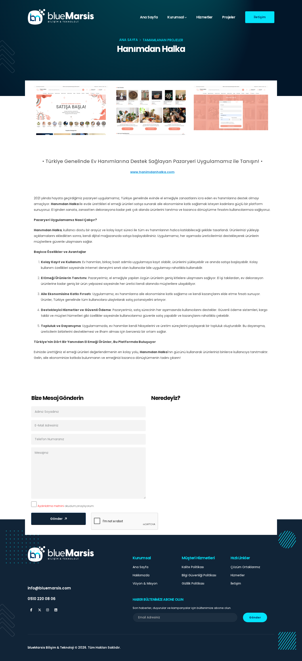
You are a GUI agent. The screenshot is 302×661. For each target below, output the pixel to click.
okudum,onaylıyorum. (66, 506)
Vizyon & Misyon (145, 583)
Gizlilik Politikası (193, 583)
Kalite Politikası (193, 567)
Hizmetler (204, 17)
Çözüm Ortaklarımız (245, 567)
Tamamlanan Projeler (163, 40)
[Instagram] (47, 610)
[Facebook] (31, 610)
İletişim (236, 583)
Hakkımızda (141, 575)
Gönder (255, 617)
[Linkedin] (55, 610)
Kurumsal (175, 17)
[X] (39, 610)
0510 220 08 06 (41, 598)
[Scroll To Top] (294, 656)
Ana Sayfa (149, 17)
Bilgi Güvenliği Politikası (199, 575)
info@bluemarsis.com (49, 588)
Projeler (228, 17)
